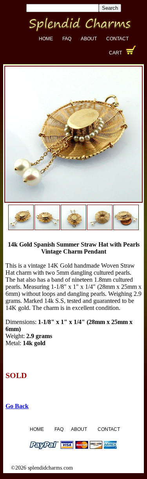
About (89, 38)
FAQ (66, 38)
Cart (115, 53)
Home (46, 38)
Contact (117, 38)
